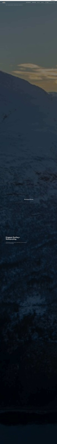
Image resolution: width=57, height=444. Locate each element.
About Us (38, 2)
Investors (42, 2)
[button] (54, 2)
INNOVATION (34, 2)
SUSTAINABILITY (28, 2)
